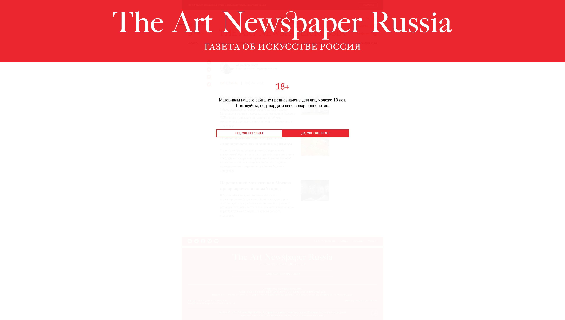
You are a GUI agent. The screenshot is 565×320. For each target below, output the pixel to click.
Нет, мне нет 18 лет (249, 133)
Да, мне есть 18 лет (315, 133)
